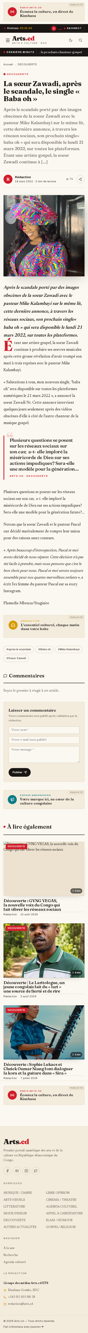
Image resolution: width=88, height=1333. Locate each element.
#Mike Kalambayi (68, 649)
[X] (35, 1171)
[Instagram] (26, 1171)
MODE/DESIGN (15, 1213)
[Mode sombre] (71, 40)
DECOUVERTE (27, 64)
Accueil (8, 64)
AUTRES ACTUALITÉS (19, 1227)
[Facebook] (7, 1171)
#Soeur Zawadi (16, 658)
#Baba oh (44, 649)
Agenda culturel (14, 1262)
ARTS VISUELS (14, 1200)
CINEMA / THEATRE (61, 1200)
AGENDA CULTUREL (61, 1206)
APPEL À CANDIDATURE (64, 1213)
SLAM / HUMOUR (59, 1220)
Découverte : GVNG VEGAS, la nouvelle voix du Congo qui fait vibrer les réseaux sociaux (32, 905)
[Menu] (7, 40)
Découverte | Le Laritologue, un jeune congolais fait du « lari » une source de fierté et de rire (34, 987)
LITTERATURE (14, 1206)
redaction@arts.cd (20, 1304)
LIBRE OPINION (58, 1193)
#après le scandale (18, 649)
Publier (17, 772)
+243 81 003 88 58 (21, 1297)
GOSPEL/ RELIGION (61, 1227)
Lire (77, 914)
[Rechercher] (80, 40)
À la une (9, 1248)
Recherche (10, 1255)
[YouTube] (17, 1171)
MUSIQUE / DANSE (17, 1193)
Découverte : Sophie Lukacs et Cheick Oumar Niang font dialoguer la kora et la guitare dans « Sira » (38, 1069)
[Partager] (80, 179)
